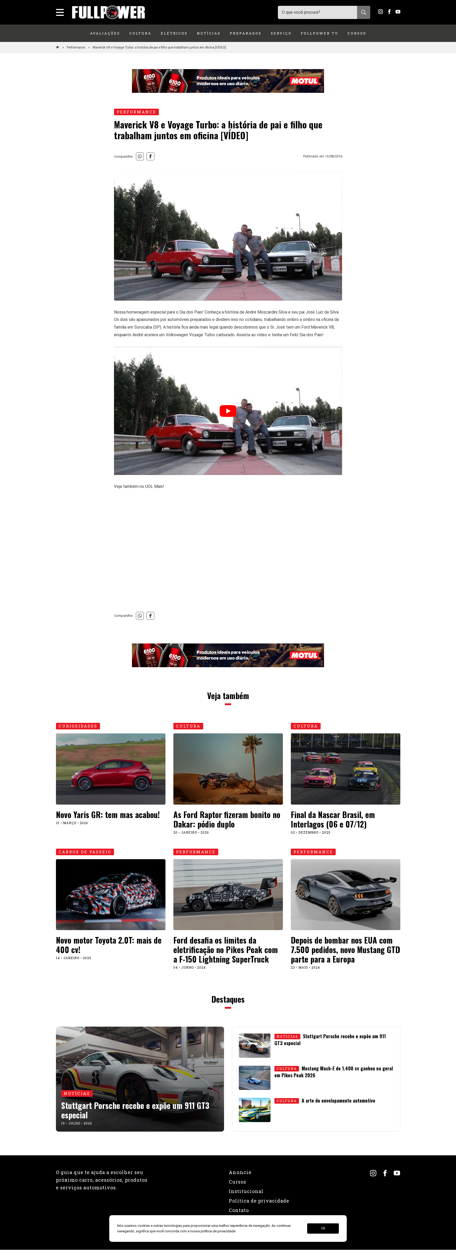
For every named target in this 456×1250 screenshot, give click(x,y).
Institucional (246, 1191)
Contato (239, 1210)
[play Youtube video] (228, 411)
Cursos (357, 33)
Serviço (281, 33)
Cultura (140, 33)
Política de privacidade (259, 1201)
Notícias (209, 33)
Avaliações (105, 33)
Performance (76, 47)
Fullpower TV (319, 33)
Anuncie (240, 1172)
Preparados (246, 33)
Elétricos (174, 33)
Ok (323, 1228)
